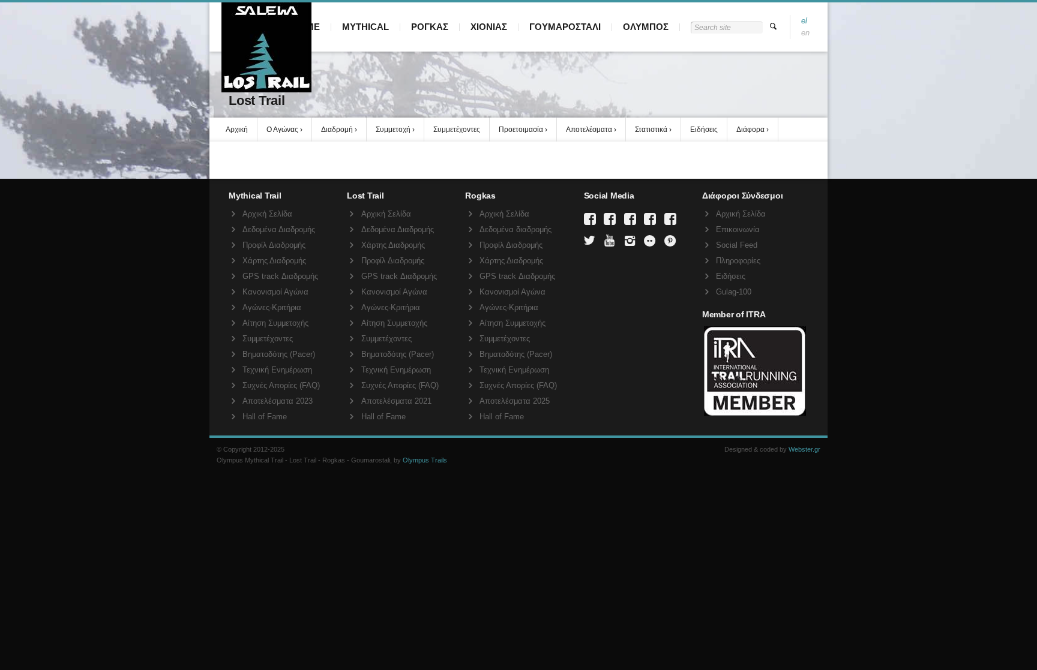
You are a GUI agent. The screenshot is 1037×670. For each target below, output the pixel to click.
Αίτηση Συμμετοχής (275, 323)
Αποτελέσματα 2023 (277, 400)
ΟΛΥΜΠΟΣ (646, 27)
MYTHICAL (365, 27)
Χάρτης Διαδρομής (274, 260)
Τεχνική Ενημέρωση (277, 369)
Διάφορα (750, 129)
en (805, 32)
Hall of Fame (264, 416)
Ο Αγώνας (282, 129)
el (804, 20)
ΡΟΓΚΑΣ (429, 27)
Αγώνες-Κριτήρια (271, 307)
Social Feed (736, 245)
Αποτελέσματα (589, 129)
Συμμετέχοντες (456, 129)
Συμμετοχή (393, 129)
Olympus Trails (425, 460)
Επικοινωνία (738, 229)
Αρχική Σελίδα (267, 213)
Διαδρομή (337, 129)
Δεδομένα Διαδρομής (278, 229)
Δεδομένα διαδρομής (515, 229)
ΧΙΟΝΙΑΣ (488, 27)
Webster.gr (804, 449)
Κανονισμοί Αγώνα (275, 291)
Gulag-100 (733, 291)
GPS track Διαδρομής (280, 276)
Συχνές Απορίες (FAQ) (281, 385)
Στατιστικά (651, 129)
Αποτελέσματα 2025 (514, 400)
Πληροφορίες (738, 260)
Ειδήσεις (704, 129)
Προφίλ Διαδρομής (273, 245)
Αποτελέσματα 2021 (396, 400)
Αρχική (237, 129)
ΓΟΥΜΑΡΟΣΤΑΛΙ (565, 27)
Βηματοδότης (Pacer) (278, 354)
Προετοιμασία (521, 129)
